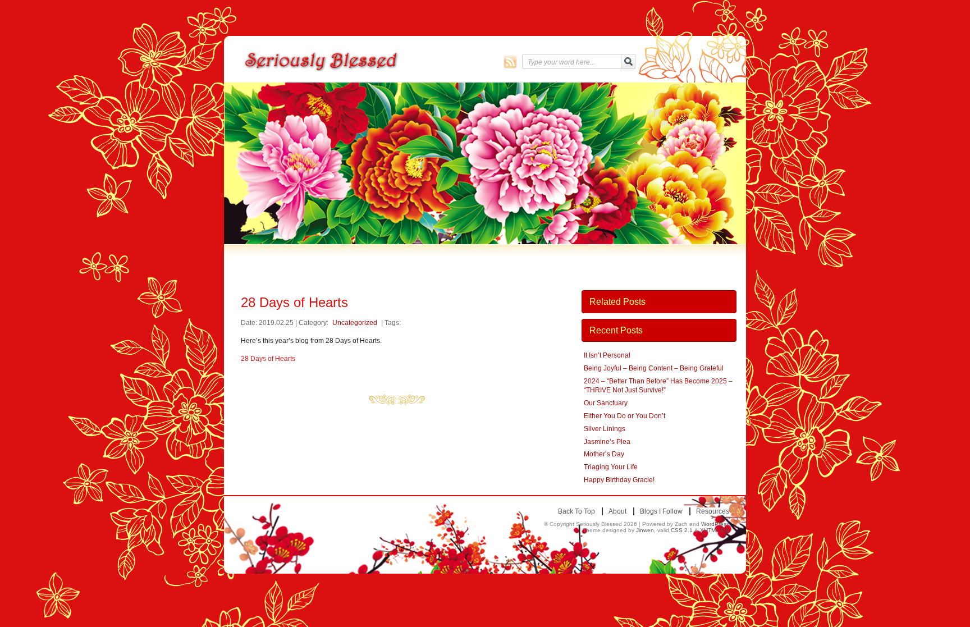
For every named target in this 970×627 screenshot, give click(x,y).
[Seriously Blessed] (351, 61)
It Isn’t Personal (607, 355)
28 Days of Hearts (268, 359)
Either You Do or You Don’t (624, 416)
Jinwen (645, 530)
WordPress (715, 524)
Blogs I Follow (661, 511)
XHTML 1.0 (714, 530)
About (617, 511)
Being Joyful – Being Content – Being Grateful (654, 368)
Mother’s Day (604, 454)
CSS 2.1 (682, 530)
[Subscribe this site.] (510, 61)
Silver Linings (604, 429)
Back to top (576, 511)
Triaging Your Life (611, 467)
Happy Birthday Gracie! (619, 480)
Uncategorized (354, 323)
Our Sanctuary (606, 403)
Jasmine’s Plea (607, 442)
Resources (712, 511)
